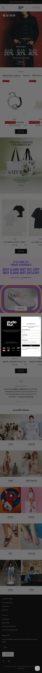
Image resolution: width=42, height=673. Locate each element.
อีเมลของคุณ (24, 334)
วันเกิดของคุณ (25, 340)
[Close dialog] (40, 318)
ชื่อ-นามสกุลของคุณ (26, 329)
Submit (31, 345)
